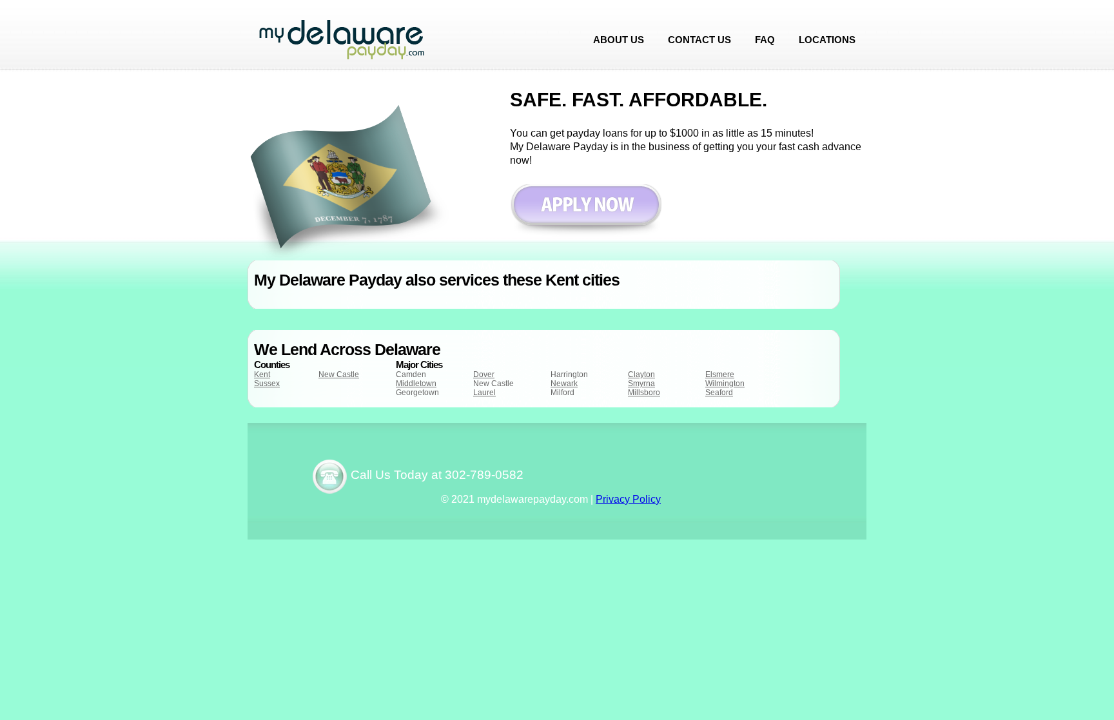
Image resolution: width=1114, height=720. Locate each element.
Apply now (585, 211)
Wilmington (725, 383)
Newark (564, 383)
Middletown (416, 383)
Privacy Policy (628, 499)
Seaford (719, 392)
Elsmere (719, 374)
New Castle (338, 374)
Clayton (641, 374)
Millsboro (644, 392)
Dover (483, 374)
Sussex (267, 383)
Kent (262, 374)
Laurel (484, 392)
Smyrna (641, 383)
